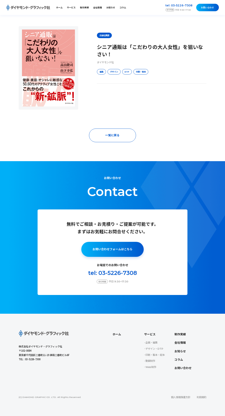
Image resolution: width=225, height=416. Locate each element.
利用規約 (201, 397)
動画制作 (150, 360)
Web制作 (150, 367)
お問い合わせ (207, 7)
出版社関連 (104, 35)
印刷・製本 (141, 71)
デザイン (114, 71)
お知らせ (110, 7)
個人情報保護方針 (180, 397)
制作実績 (84, 7)
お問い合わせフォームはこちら (112, 249)
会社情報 (97, 7)
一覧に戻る (112, 135)
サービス (150, 334)
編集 (101, 71)
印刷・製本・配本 (155, 354)
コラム (123, 7)
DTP (127, 71)
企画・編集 (151, 342)
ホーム (59, 7)
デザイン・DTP (154, 348)
